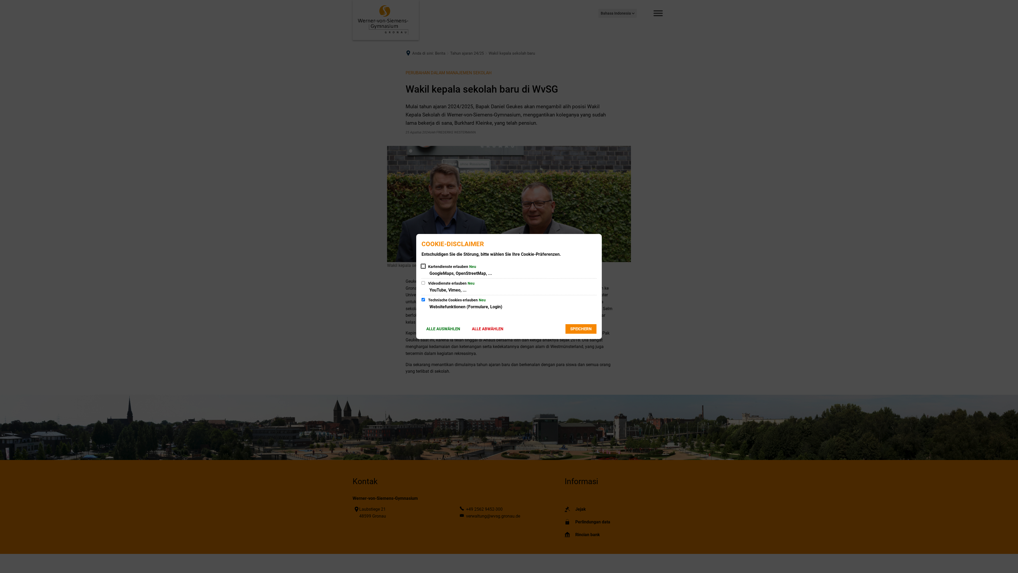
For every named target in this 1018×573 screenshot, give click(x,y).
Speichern (581, 329)
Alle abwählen (487, 329)
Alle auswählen (443, 329)
